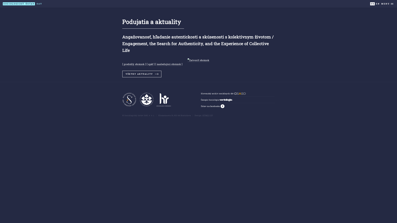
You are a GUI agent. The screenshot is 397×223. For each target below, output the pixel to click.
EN (378, 3)
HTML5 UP (207, 115)
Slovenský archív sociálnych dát (217, 93)
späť (150, 64)
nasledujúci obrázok (169, 64)
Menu (385, 3)
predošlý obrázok (134, 64)
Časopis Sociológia (210, 100)
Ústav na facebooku (211, 106)
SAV (23, 3)
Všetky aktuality (139, 74)
